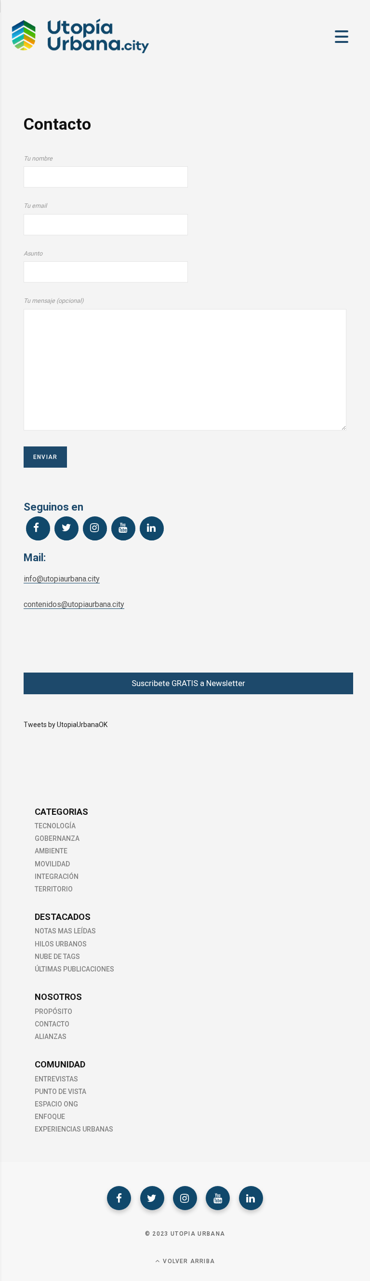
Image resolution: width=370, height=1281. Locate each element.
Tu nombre (38, 158)
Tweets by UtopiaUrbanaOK (65, 724)
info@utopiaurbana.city (62, 578)
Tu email (35, 205)
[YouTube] (123, 528)
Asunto (33, 253)
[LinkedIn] (152, 528)
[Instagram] (95, 528)
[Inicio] (79, 52)
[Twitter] (66, 528)
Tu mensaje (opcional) (53, 300)
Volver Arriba (188, 1261)
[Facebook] (38, 528)
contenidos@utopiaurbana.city (74, 604)
